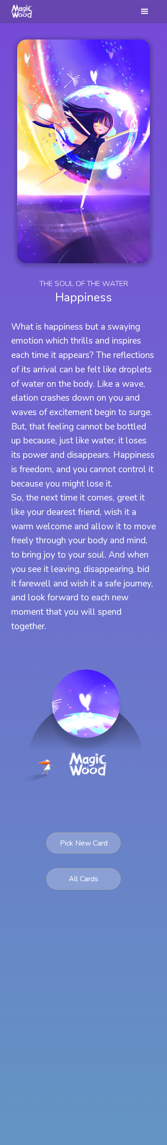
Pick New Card (84, 843)
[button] (145, 11)
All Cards (83, 879)
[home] (22, 11)
